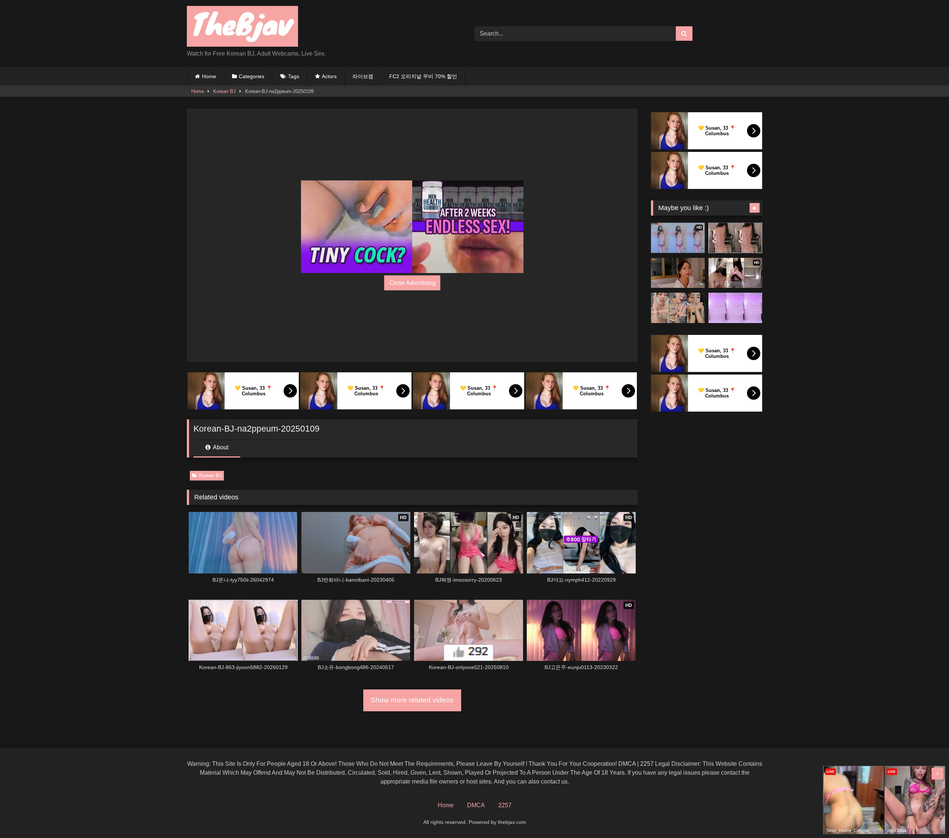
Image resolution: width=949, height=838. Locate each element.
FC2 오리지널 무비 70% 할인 (423, 76)
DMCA (476, 805)
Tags (293, 76)
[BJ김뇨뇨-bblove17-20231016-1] (678, 308)
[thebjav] (242, 27)
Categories (251, 76)
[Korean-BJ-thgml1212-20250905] (735, 238)
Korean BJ (224, 91)
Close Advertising (412, 283)
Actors (329, 76)
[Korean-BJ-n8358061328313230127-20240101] (678, 273)
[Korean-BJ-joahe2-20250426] (735, 308)
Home (209, 76)
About (220, 447)
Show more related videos (412, 700)
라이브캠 (363, 76)
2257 (505, 805)
